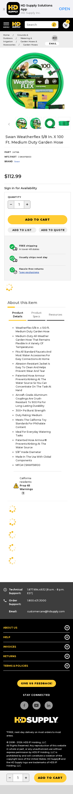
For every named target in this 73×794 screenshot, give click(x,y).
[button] (54, 24)
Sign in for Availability (20, 188)
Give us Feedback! (36, 683)
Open (64, 9)
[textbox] (19, 204)
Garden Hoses (30, 44)
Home (6, 35)
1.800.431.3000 (36, 600)
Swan (17, 161)
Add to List (22, 230)
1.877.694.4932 (36, 589)
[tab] (17, 315)
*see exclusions (29, 272)
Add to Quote (53, 230)
